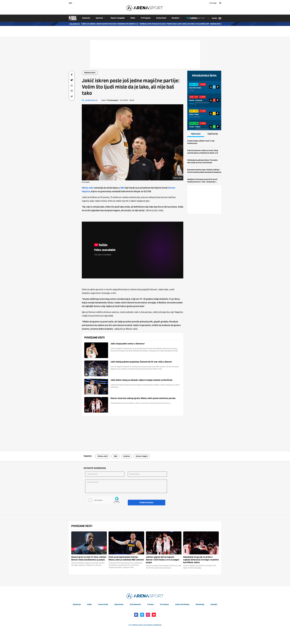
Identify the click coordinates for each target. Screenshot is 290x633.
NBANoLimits (89, 73)
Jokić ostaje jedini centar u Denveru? (127, 343)
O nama (150, 604)
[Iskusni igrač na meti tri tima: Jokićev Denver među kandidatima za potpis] (89, 542)
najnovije (86, 18)
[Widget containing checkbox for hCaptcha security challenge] (104, 500)
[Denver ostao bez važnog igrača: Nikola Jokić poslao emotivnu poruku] (96, 405)
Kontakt (213, 604)
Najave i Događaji (118, 18)
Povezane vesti (94, 337)
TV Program (145, 18)
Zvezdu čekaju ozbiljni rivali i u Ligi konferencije (200, 142)
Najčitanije (213, 133)
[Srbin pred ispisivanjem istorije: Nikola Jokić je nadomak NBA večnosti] (126, 542)
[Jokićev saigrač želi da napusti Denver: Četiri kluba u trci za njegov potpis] (163, 542)
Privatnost (164, 604)
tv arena (134, 625)
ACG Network (135, 604)
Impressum (118, 604)
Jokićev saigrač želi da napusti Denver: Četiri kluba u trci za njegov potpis (162, 560)
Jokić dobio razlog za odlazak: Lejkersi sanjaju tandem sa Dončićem (141, 380)
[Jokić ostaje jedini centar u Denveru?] (96, 350)
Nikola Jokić (88, 188)
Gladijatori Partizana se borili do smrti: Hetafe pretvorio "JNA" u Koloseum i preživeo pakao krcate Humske (202, 180)
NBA (122, 188)
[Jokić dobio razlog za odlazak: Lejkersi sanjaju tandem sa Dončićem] (96, 387)
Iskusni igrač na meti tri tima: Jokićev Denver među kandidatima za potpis (88, 558)
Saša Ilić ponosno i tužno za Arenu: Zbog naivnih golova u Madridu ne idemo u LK (82, 24)
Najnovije (196, 133)
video (132, 18)
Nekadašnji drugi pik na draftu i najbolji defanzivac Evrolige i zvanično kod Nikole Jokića (201, 560)
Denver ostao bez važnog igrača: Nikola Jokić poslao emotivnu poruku (143, 398)
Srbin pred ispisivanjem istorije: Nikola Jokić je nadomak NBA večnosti (126, 558)
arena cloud (161, 18)
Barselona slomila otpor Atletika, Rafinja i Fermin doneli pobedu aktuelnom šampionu (204, 171)
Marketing (200, 604)
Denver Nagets (142, 456)
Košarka (126, 456)
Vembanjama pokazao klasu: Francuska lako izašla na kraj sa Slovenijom (156, 24)
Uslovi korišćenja (182, 604)
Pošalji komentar (146, 502)
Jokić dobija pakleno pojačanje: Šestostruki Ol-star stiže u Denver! (141, 362)
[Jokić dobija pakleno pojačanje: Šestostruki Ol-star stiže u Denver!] (96, 368)
